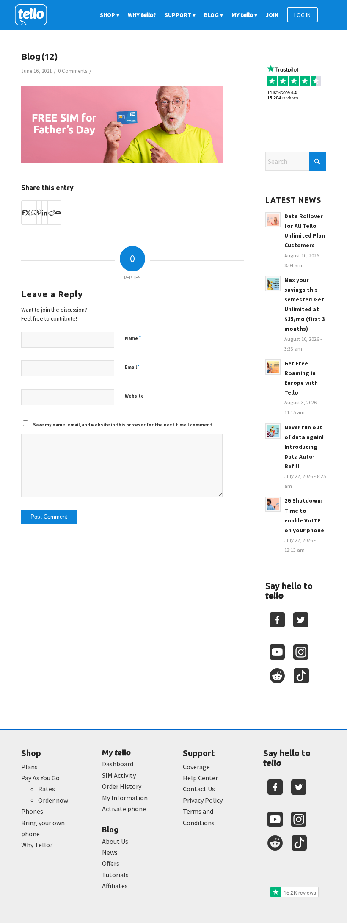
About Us (115, 841)
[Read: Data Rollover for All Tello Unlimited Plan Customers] (273, 219)
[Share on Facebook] (23, 212)
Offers (110, 863)
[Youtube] (277, 652)
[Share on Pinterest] (39, 212)
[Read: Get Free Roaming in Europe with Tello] (273, 367)
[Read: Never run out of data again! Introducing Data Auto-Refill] (273, 431)
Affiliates (115, 886)
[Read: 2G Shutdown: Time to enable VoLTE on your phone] (273, 504)
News (110, 852)
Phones (32, 811)
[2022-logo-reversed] (34, 15)
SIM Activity (119, 775)
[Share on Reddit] (51, 212)
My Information (125, 797)
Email (132, 366)
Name (133, 338)
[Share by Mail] (58, 212)
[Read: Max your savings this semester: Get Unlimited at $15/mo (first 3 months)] (273, 283)
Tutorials (115, 874)
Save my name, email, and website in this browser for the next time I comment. (123, 425)
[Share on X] (28, 212)
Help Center (200, 778)
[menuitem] (110, 15)
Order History (121, 786)
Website (134, 396)
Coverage (196, 767)
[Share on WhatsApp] (33, 212)
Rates (46, 789)
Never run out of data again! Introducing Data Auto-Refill (304, 447)
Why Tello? (37, 844)
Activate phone (124, 808)
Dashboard (117, 764)
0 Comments (72, 71)
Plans (29, 767)
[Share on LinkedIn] (44, 212)
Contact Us (199, 789)
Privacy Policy (203, 800)
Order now (53, 800)
